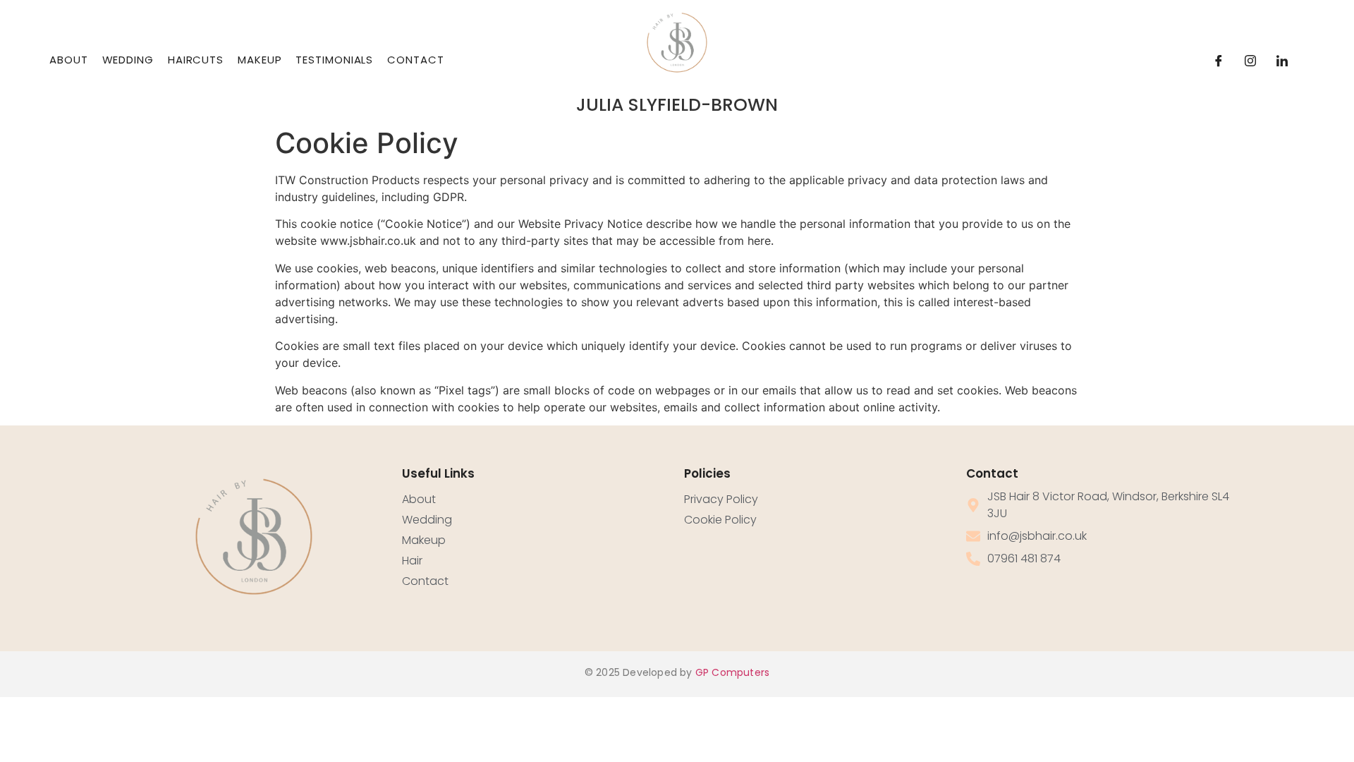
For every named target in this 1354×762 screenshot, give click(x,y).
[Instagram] (1250, 60)
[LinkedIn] (1282, 60)
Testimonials (334, 59)
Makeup (259, 59)
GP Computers (732, 672)
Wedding (128, 59)
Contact (415, 59)
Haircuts (196, 59)
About (68, 59)
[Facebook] (1218, 60)
